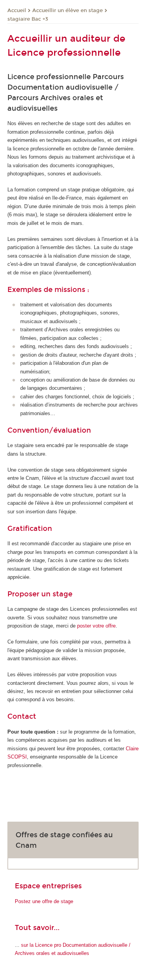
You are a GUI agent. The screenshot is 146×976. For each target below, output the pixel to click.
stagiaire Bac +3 (27, 19)
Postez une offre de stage (44, 901)
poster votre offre (96, 626)
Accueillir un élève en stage (67, 10)
